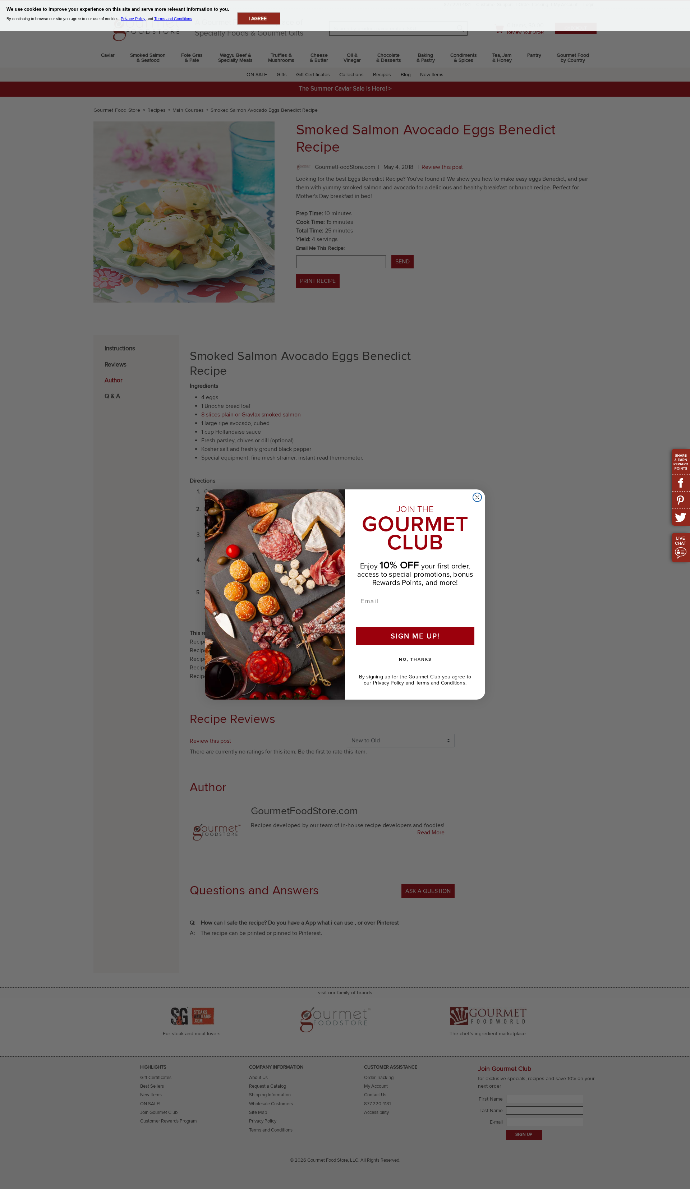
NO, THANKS (415, 659)
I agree (258, 18)
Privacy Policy (388, 683)
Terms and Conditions (440, 683)
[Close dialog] (477, 497)
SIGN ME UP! (415, 636)
